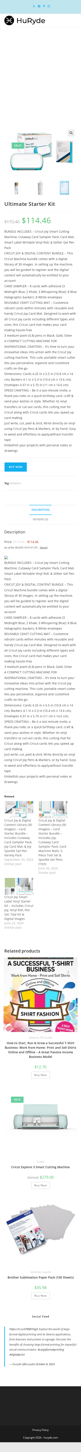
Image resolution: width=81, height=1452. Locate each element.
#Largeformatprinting (51, 1349)
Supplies (46, 1272)
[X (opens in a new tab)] (34, 6)
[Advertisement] (40, 70)
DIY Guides (46, 1037)
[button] (71, 132)
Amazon (15, 483)
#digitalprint (17, 1354)
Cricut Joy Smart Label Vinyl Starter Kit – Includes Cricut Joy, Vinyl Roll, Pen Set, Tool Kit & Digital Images (18, 908)
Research (34, 1037)
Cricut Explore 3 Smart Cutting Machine (40, 1167)
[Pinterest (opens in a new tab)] (44, 6)
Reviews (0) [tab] (40, 519)
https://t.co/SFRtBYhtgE (23, 1329)
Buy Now (15, 467)
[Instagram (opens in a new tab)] (48, 6)
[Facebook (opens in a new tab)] (39, 6)
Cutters (40, 1161)
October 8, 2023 (45, 1364)
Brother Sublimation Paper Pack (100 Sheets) (41, 1277)
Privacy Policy (40, 1430)
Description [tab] (40, 510)
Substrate (35, 1272)
